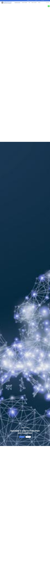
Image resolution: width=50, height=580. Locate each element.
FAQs (29, 2)
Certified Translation (24, 2)
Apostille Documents (17, 2)
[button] (3, 293)
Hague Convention (34, 2)
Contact (39, 2)
